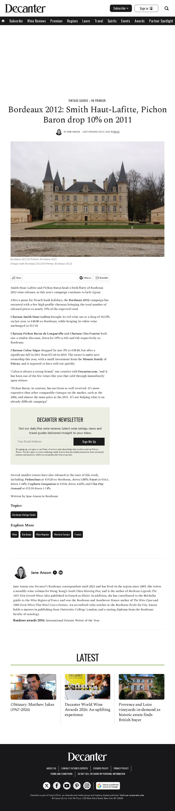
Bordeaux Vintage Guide (24, 514)
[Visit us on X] (46, 785)
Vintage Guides (78, 101)
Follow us (87, 277)
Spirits (112, 20)
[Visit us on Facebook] (56, 785)
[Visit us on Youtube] (67, 785)
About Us (51, 768)
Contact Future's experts (74, 768)
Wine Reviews (36, 20)
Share (18, 277)
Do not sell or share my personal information (101, 773)
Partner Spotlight (161, 20)
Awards (140, 20)
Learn (86, 20)
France (78, 534)
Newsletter (104, 277)
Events (125, 20)
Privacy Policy (121, 768)
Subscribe (119, 8)
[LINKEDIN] (61, 572)
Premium (56, 20)
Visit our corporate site (132, 795)
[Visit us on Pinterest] (77, 785)
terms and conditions (61, 773)
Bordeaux (26, 534)
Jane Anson (73, 132)
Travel (99, 20)
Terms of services (50, 449)
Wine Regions (42, 534)
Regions (72, 20)
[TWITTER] (56, 572)
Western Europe (62, 534)
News (116, 132)
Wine (14, 534)
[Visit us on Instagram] (87, 785)
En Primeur (98, 101)
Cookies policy (100, 768)
